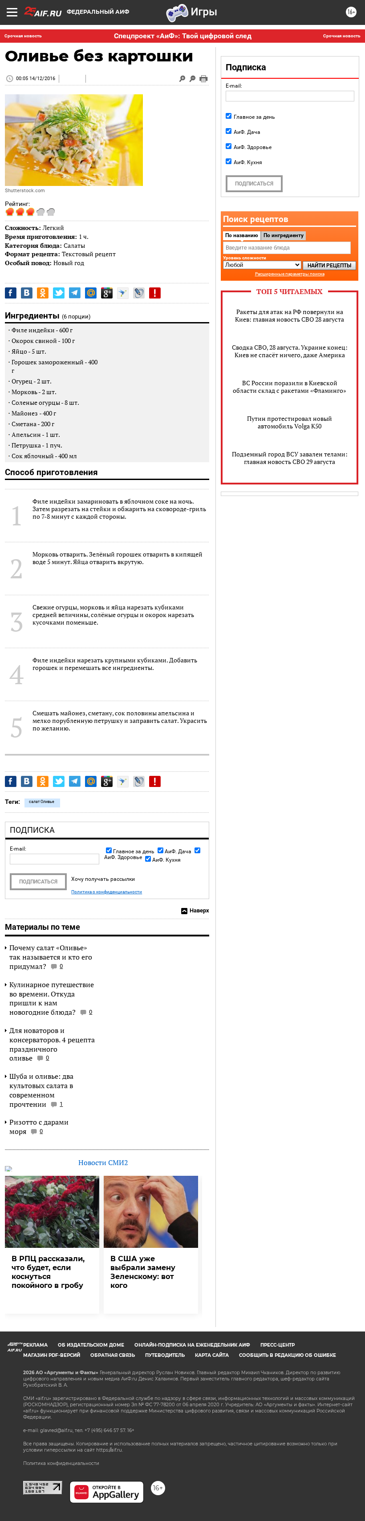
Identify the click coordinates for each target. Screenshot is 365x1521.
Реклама (35, 1345)
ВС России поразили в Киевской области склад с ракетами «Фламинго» (289, 386)
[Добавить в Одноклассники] (43, 293)
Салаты (74, 245)
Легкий (53, 227)
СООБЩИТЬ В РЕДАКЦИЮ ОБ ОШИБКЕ (287, 1355)
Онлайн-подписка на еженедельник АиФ (192, 1345)
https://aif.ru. (109, 1450)
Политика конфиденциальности (61, 1463)
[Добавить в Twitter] (59, 293)
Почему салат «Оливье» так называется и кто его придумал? (50, 957)
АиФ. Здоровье (253, 147)
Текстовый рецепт (89, 254)
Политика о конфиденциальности (106, 892)
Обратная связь (112, 1355)
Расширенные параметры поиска (289, 273)
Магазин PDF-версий (51, 1355)
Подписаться (38, 882)
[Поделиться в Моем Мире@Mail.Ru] (91, 293)
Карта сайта (212, 1355)
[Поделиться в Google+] (107, 293)
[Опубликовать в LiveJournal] (139, 293)
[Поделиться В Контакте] (26, 293)
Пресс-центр (277, 1345)
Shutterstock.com (25, 191)
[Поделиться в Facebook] (10, 293)
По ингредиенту (284, 235)
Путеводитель (165, 1355)
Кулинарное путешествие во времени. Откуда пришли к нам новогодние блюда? (51, 998)
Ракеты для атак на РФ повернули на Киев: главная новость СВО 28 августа (289, 315)
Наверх (199, 910)
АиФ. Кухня (166, 860)
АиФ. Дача (178, 851)
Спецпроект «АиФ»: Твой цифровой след (182, 36)
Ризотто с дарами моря (39, 1126)
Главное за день (133, 851)
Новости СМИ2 (103, 1162)
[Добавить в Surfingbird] (123, 293)
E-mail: (18, 848)
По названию (241, 235)
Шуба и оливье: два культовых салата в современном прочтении (41, 1090)
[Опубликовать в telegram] (75, 293)
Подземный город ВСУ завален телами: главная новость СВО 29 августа (290, 457)
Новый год (68, 262)
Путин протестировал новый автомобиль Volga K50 (289, 422)
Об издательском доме (91, 1345)
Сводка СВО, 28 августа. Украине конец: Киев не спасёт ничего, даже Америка (290, 351)
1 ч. (84, 236)
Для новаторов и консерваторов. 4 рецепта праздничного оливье (52, 1044)
